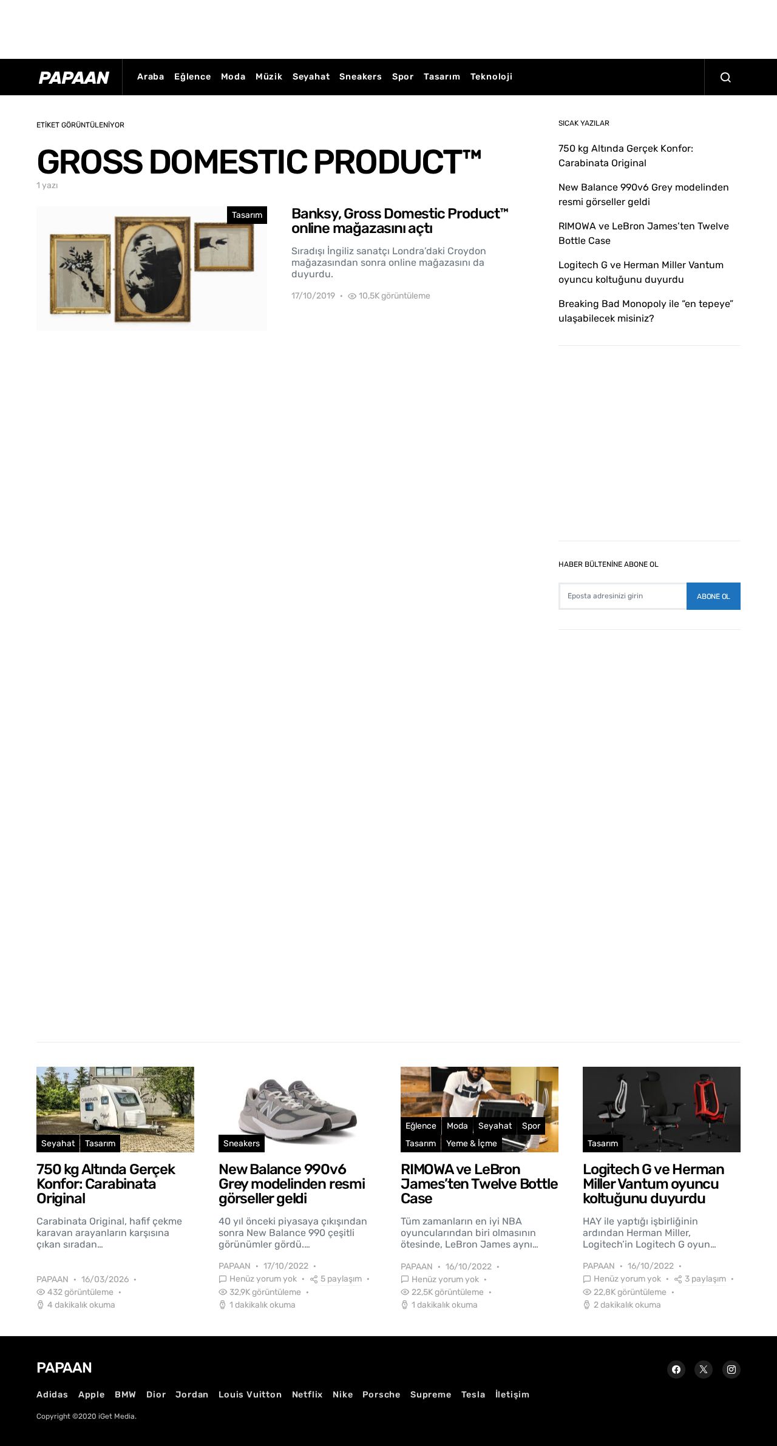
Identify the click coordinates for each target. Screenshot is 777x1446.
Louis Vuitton (250, 1395)
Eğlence (192, 77)
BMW (126, 1395)
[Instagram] (731, 1369)
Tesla (473, 1395)
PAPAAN (52, 1279)
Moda (233, 77)
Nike (343, 1395)
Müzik (269, 77)
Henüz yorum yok (263, 1279)
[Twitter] (703, 1369)
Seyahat (311, 77)
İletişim (512, 1395)
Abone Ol (713, 596)
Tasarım (442, 77)
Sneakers (360, 77)
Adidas (52, 1395)
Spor (403, 77)
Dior (156, 1395)
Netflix (308, 1395)
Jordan (192, 1395)
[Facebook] (676, 1369)
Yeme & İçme (471, 1143)
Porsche (381, 1395)
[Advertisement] (388, 27)
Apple (91, 1395)
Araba (151, 77)
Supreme (431, 1395)
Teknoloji (491, 77)
